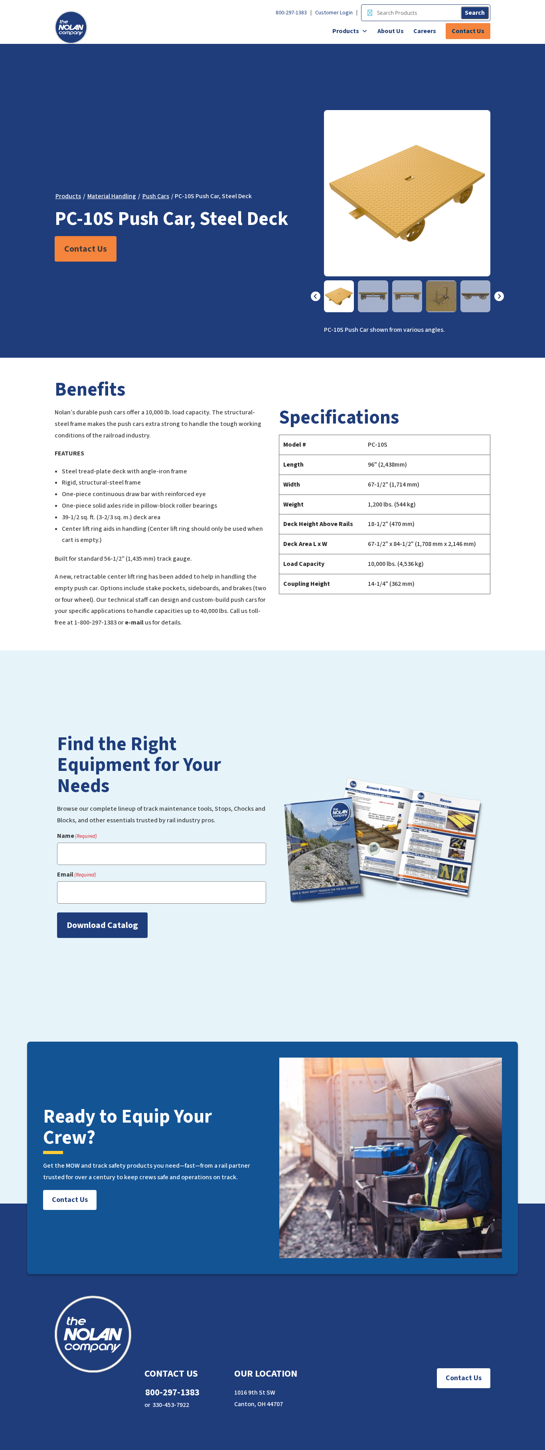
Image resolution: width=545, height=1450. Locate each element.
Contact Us (468, 31)
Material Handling (111, 196)
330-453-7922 (170, 1405)
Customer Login (334, 13)
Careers (424, 31)
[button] (315, 296)
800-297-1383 (291, 13)
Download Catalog (102, 925)
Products (345, 31)
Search (475, 12)
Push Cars (155, 196)
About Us (390, 31)
